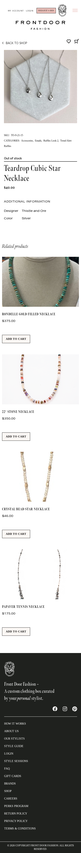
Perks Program (16, 806)
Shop (8, 791)
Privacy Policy (16, 821)
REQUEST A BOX (46, 11)
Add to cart (16, 338)
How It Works (15, 723)
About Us (11, 731)
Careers (10, 798)
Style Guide (13, 746)
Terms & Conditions (20, 828)
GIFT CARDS (12, 776)
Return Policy (15, 813)
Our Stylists (14, 738)
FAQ (7, 768)
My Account (16, 11)
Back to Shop (16, 43)
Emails (38, 140)
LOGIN (8, 753)
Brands (10, 783)
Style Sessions (16, 761)
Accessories (27, 140)
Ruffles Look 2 (50, 140)
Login (30, 11)
